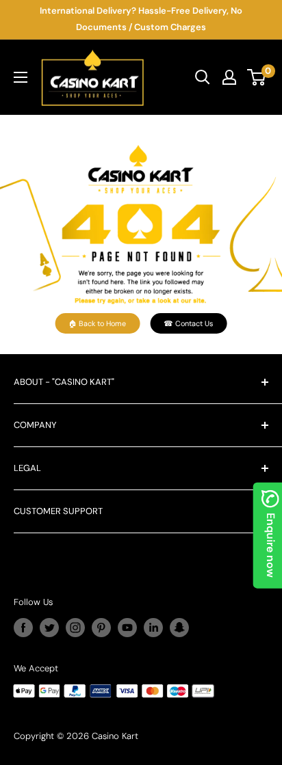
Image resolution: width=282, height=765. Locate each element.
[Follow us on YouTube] (127, 627)
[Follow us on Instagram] (75, 627)
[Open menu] (20, 77)
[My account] (229, 77)
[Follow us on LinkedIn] (153, 627)
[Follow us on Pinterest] (101, 627)
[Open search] (202, 77)
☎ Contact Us (188, 323)
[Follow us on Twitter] (49, 627)
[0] (257, 77)
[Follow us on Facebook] (23, 627)
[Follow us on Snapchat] (179, 627)
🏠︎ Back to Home (97, 323)
